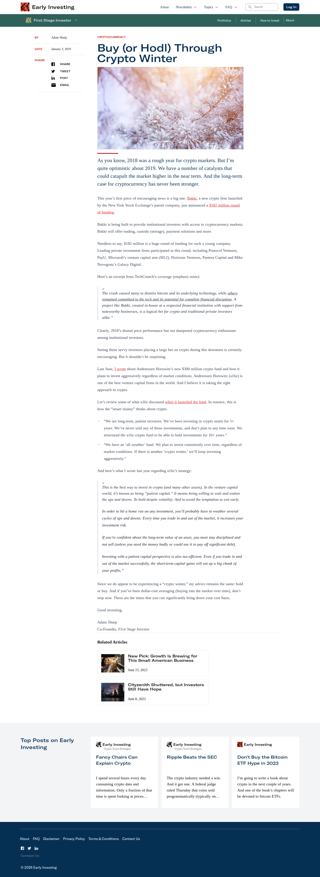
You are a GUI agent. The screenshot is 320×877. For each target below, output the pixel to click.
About (164, 7)
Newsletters (184, 7)
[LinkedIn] (36, 848)
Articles (246, 20)
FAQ (228, 7)
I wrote (120, 369)
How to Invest (269, 20)
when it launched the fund (185, 402)
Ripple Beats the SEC (192, 757)
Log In (291, 7)
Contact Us (131, 839)
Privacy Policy (74, 839)
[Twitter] (29, 848)
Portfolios (224, 20)
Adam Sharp (59, 37)
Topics (208, 7)
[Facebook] (22, 848)
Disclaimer (51, 839)
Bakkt (192, 198)
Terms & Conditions (103, 839)
